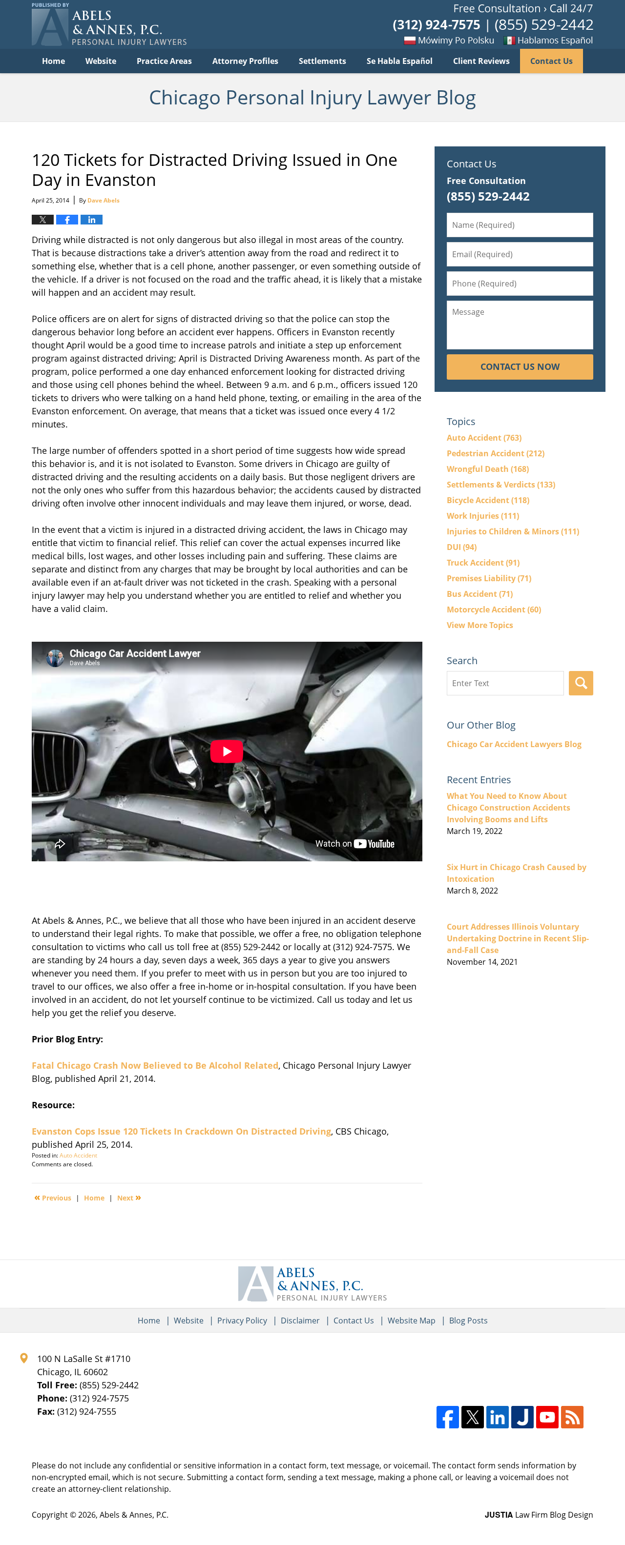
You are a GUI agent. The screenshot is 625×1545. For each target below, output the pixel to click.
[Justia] (522, 1417)
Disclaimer (300, 1320)
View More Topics (480, 625)
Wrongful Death (488, 469)
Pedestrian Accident (495, 453)
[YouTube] (547, 1417)
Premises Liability (489, 578)
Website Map (412, 1320)
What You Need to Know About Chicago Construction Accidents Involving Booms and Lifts (508, 808)
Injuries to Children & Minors (513, 531)
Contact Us (551, 61)
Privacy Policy (242, 1320)
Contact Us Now (520, 366)
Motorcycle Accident (494, 609)
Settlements (322, 61)
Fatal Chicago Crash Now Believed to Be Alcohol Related (155, 1065)
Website (100, 61)
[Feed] (572, 1417)
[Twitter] (472, 1417)
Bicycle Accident (488, 500)
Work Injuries (483, 515)
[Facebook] (448, 1417)
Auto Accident (78, 1155)
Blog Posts (468, 1320)
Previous (52, 1197)
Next (129, 1197)
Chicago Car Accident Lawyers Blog (514, 744)
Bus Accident (480, 594)
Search (581, 683)
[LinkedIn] (497, 1417)
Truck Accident (483, 562)
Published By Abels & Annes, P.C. (493, 24)
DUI (462, 547)
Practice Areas (164, 61)
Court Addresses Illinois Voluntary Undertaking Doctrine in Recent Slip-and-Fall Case (518, 938)
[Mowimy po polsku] (452, 40)
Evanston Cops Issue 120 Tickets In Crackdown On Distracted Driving (181, 1131)
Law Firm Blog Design (539, 1514)
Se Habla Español (400, 61)
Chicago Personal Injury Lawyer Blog (109, 24)
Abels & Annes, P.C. (134, 1514)
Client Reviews (481, 61)
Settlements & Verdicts (501, 484)
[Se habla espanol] (564, 40)
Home (53, 61)
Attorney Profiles (245, 61)
